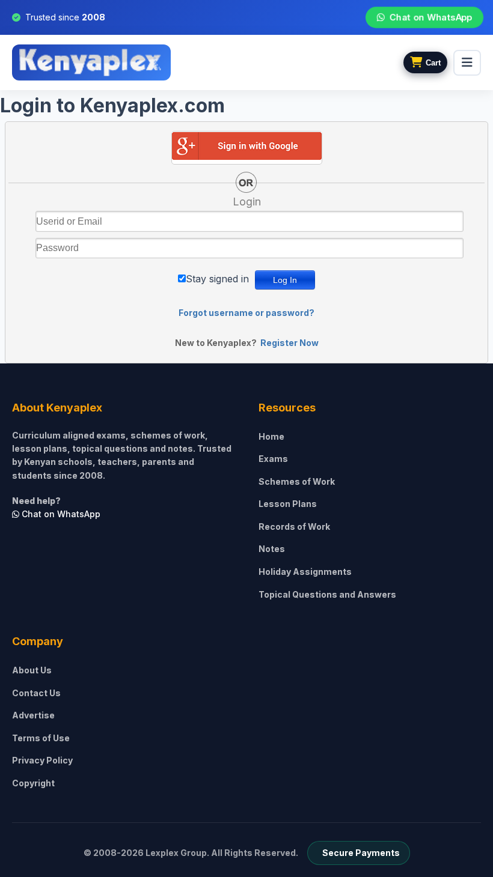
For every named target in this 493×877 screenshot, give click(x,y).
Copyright (33, 783)
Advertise (33, 715)
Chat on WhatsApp (430, 17)
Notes (272, 549)
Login (247, 201)
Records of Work (294, 526)
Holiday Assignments (305, 571)
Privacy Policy (42, 760)
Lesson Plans (288, 504)
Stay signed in (217, 279)
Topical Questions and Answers (327, 594)
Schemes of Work (297, 481)
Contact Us (36, 693)
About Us (32, 670)
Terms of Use (41, 738)
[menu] (467, 63)
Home (271, 436)
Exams (273, 459)
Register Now (289, 343)
